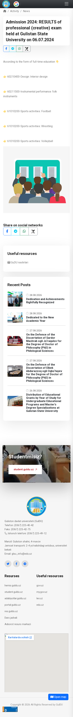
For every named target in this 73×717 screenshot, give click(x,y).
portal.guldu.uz (13, 604)
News (26, 11)
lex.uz (39, 598)
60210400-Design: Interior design (27, 76)
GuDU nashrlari (19, 262)
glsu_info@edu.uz (22, 553)
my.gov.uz (41, 591)
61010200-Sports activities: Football (29, 111)
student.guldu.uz (24, 469)
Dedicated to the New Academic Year (40, 319)
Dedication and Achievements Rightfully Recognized (45, 300)
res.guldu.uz (11, 611)
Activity (14, 11)
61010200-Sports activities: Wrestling (30, 126)
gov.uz (40, 585)
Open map (59, 697)
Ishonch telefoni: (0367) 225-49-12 (27, 533)
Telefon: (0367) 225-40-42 (19, 525)
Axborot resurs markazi (18, 624)
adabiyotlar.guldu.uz (15, 598)
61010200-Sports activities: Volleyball (30, 141)
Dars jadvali (11, 617)
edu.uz (40, 604)
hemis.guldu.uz (13, 585)
